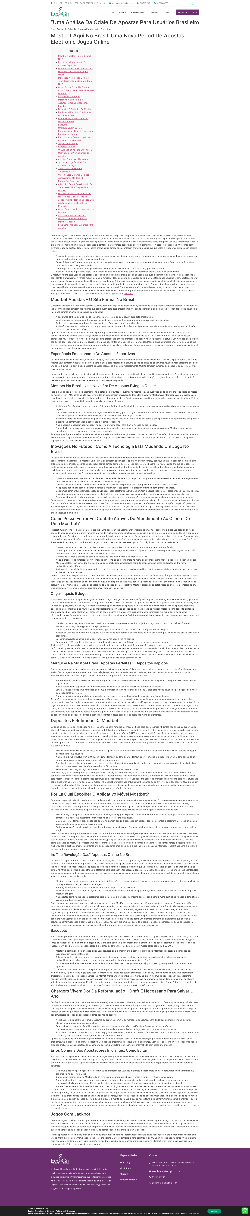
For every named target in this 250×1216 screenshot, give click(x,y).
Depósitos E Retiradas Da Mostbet (75, 109)
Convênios (153, 12)
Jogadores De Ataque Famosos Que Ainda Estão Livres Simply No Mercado (76, 202)
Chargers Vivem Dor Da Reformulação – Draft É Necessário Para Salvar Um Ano (75, 131)
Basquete (62, 124)
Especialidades (137, 12)
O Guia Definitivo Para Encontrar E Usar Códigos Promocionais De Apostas (75, 152)
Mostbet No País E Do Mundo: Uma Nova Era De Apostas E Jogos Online (75, 71)
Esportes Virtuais (66, 146)
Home (111, 12)
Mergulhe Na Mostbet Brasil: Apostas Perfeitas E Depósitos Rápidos (73, 102)
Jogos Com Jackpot (68, 143)
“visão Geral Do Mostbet (70, 168)
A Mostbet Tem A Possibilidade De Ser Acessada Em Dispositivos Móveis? (75, 187)
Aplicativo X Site (66, 171)
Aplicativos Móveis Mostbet (72, 215)
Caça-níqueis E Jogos (69, 96)
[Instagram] (191, 3)
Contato (166, 12)
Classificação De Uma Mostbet (73, 174)
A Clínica (122, 12)
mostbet (128, 293)
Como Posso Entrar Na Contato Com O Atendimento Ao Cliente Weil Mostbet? (76, 90)
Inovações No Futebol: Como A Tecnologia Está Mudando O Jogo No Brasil (75, 81)
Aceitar (214, 1211)
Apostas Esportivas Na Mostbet (74, 159)
